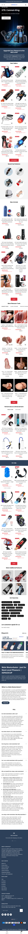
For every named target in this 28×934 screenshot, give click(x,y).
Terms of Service (5, 870)
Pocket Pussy (5, 306)
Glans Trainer (14, 306)
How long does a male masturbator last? (11, 744)
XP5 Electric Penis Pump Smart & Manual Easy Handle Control (20, 453)
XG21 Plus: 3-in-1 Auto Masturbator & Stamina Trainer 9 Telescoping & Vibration (21, 268)
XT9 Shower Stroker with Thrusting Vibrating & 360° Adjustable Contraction (7, 220)
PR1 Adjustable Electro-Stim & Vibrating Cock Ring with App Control (21, 530)
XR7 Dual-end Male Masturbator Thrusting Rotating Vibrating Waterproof (7, 554)
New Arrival (4, 889)
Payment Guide (5, 868)
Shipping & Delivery (6, 872)
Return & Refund (5, 867)
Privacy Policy (4, 865)
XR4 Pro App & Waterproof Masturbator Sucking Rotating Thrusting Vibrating (7, 267)
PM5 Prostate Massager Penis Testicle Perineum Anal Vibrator (20, 482)
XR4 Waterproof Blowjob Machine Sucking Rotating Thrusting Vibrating (21, 82)
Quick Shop (4, 876)
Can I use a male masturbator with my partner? (12, 760)
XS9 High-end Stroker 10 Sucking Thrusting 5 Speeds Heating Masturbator (21, 105)
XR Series (4, 882)
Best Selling (4, 888)
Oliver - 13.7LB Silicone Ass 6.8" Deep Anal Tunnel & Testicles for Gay (21, 395)
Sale (2, 879)
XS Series (4, 884)
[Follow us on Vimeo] (11, 915)
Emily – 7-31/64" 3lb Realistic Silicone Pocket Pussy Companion (21, 350)
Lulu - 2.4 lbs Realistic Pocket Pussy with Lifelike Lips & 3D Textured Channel (21, 326)
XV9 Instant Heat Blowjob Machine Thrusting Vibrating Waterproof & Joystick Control (7, 244)
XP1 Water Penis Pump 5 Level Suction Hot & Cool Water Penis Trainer (20, 507)
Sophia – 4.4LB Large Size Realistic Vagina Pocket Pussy (7, 325)
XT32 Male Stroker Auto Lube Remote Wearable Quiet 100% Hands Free (7, 128)
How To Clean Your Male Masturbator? (13, 652)
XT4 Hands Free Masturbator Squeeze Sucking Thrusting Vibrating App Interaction (21, 290)
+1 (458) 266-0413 (7, 897)
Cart (21, 933)
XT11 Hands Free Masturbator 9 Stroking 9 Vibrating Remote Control (7, 290)
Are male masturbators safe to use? (10, 713)
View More (14, 160)
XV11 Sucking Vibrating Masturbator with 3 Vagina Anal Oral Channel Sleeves (7, 151)
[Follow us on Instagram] (8, 915)
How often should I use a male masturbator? (12, 731)
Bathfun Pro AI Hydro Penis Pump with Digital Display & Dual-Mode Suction (21, 430)
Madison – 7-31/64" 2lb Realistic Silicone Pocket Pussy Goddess (7, 350)
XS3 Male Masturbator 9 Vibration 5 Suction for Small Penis (21, 151)
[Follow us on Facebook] (3, 915)
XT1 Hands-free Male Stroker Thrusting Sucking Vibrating (7, 104)
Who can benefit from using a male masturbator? (13, 771)
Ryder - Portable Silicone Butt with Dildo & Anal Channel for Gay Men (20, 373)
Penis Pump (10, 409)
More (14, 299)
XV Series (4, 886)
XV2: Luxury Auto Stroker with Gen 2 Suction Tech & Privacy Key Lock (20, 220)
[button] (5, 84)
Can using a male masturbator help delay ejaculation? (14, 814)
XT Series (4, 881)
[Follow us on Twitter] (5, 915)
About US (4, 863)
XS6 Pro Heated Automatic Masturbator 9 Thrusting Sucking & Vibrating (21, 553)
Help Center (5, 860)
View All (5, 703)
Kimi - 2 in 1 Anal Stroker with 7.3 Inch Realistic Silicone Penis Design (7, 373)
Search (7, 933)
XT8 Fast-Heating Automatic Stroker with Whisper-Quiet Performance (21, 128)
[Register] (21, 910)
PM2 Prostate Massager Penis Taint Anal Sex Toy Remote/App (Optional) (7, 507)
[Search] (4, 4)
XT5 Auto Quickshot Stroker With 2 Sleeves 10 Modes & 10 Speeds (7, 82)
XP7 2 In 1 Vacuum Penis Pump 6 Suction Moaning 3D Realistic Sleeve (7, 530)
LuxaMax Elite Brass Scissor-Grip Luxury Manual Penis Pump (7, 453)
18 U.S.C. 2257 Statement (7, 874)
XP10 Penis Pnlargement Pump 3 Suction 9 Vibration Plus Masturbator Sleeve (7, 430)
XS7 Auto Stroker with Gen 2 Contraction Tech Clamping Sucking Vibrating (21, 244)
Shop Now (6, 18)
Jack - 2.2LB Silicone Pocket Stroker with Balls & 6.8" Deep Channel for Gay (7, 395)
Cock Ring (18, 409)
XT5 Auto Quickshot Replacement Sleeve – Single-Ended (7, 482)
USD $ (14, 919)
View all (24, 633)
